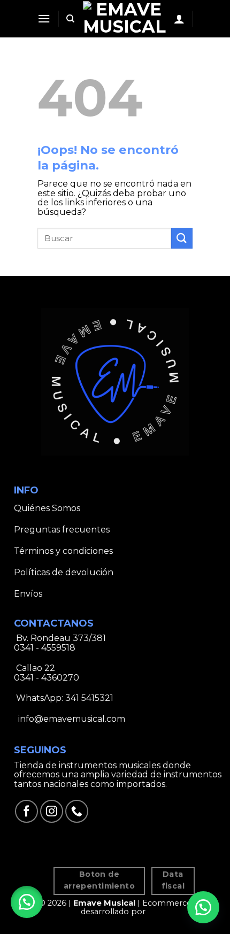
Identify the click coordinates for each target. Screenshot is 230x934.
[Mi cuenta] (179, 18)
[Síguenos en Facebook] (26, 811)
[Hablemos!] (203, 907)
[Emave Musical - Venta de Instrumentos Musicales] (124, 18)
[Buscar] (70, 19)
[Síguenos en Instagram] (51, 811)
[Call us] (76, 811)
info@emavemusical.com (70, 719)
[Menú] (43, 18)
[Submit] (182, 238)
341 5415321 (89, 698)
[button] (27, 902)
